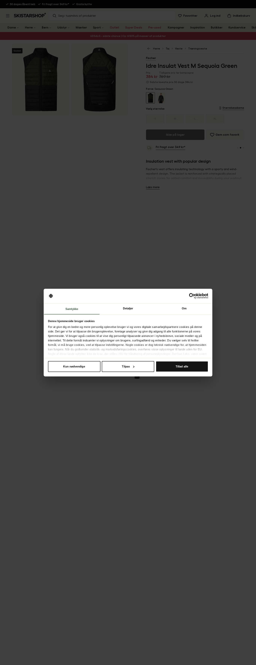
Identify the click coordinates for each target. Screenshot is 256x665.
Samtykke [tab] (71, 308)
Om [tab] (184, 308)
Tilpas (126, 366)
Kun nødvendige (74, 366)
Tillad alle (182, 366)
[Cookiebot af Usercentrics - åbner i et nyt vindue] (191, 296)
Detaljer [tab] (128, 308)
